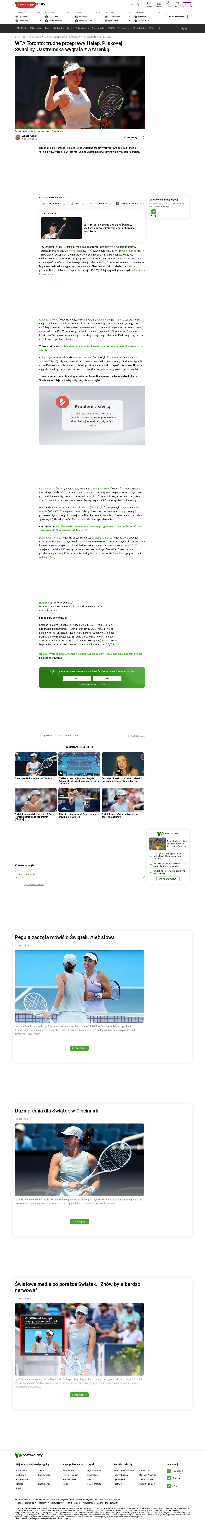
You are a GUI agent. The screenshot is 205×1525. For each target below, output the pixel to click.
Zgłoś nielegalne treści (34, 884)
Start (17, 37)
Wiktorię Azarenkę (102, 537)
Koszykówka (139, 28)
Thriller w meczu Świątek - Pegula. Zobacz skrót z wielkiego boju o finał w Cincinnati (79, 781)
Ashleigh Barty (47, 557)
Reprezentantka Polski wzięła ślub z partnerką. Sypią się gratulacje (170, 864)
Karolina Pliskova (48, 319)
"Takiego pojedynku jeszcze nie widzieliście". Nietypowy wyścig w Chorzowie (168, 856)
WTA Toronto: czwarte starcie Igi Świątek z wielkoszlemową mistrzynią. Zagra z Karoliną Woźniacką (109, 228)
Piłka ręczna (124, 28)
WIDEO (111, 28)
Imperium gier (111, 1503)
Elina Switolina (47, 488)
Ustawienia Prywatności (86, 1499)
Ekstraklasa (68, 1470)
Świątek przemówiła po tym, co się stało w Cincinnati (120, 815)
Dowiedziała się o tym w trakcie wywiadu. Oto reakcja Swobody (177, 843)
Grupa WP (33, 1499)
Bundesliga (92, 1475)
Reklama (104, 1499)
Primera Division (70, 1479)
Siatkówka (58, 28)
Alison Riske (104, 319)
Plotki (69, 1503)
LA (159, 28)
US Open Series (46, 736)
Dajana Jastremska (50, 537)
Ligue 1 (66, 1484)
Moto (151, 28)
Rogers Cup (46, 602)
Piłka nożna (35, 28)
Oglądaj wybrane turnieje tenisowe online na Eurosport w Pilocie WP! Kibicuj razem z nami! (90, 653)
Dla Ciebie (22, 28)
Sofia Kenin (119, 553)
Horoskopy (30, 1503)
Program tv (43, 1503)
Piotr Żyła (119, 1484)
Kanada (58, 736)
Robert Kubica (121, 1475)
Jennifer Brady (129, 250)
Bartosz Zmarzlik (147, 1475)
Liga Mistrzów (94, 1470)
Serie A (90, 1479)
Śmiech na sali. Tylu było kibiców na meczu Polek (169, 872)
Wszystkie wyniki (176, 17)
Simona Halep (33, 37)
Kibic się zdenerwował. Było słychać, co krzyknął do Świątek (79, 815)
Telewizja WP (57, 1503)
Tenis (47, 28)
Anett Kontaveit (83, 357)
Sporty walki (98, 28)
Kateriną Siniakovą (99, 488)
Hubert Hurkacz (147, 1484)
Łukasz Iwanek (29, 136)
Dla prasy (54, 1499)
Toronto (68, 736)
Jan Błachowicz (147, 1479)
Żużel (69, 28)
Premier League (70, 1475)
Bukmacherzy (82, 28)
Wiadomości (89, 1503)
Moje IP (77, 1503)
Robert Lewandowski (124, 1470)
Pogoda (19, 1503)
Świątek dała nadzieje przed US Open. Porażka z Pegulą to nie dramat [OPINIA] (35, 817)
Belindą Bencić (81, 507)
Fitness (19, 1484)
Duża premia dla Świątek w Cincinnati (34, 778)
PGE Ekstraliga (94, 1484)
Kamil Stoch (145, 1470)
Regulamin (115, 1499)
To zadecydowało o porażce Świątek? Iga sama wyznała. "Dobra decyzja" (122, 779)
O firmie (44, 1499)
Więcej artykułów (167, 878)
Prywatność (67, 1499)
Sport (100, 1503)
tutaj (69, 1519)
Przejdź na (24, 5)
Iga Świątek (119, 1479)
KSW (18, 1488)
